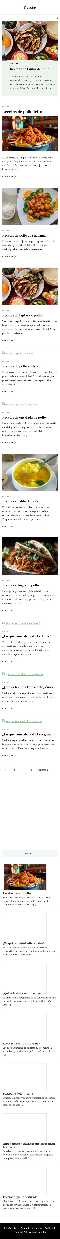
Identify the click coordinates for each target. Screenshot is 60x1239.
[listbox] (30, 58)
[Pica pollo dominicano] (26, 1077)
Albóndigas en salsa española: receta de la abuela (29, 1145)
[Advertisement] (30, 812)
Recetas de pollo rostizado (22, 366)
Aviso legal (37, 1228)
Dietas (5, 631)
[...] (34, 904)
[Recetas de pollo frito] (26, 877)
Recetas (30, 7)
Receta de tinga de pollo (20, 585)
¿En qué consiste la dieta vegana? (27, 734)
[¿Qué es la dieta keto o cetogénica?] (26, 977)
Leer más (8, 177)
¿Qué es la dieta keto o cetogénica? (28, 687)
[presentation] (4, 59)
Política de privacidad (34, 1232)
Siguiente (41, 770)
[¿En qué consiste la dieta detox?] (26, 927)
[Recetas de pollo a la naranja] (26, 1027)
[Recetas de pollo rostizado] (26, 1181)
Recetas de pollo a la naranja (24, 235)
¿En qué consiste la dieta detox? (26, 636)
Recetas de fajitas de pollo (27, 69)
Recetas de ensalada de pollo (24, 417)
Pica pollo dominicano (18, 1093)
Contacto (25, 1228)
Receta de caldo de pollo (20, 501)
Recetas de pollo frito (22, 111)
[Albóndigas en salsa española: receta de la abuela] (26, 1127)
